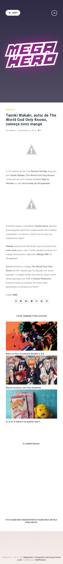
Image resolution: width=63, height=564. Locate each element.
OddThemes (40, 559)
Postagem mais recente (18, 520)
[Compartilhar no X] (21, 301)
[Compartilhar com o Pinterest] (46, 301)
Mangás (10, 110)
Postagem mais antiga (45, 520)
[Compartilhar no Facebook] (16, 301)
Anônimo (12, 130)
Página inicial (31, 521)
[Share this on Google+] (26, 301)
